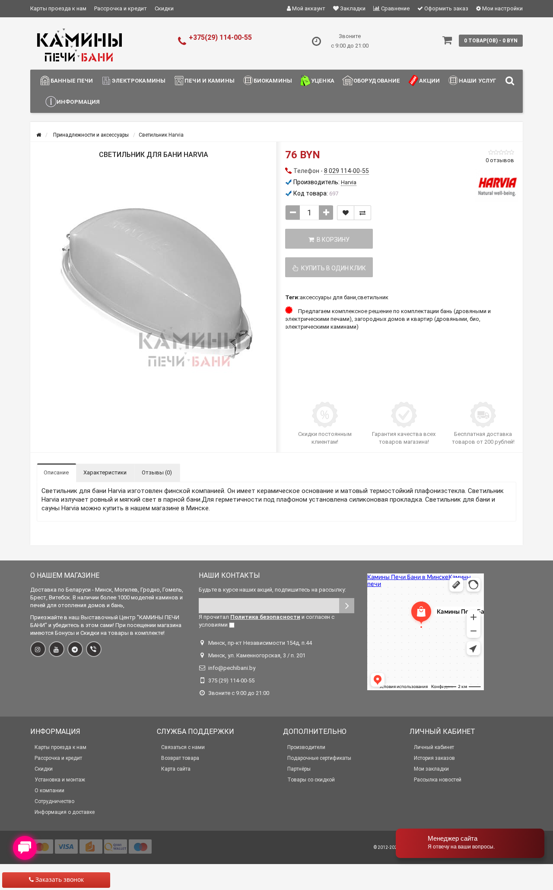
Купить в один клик (332, 268)
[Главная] (38, 135)
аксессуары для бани (328, 297)
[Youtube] (56, 649)
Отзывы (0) (157, 472)
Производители (306, 747)
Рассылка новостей (437, 780)
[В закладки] (345, 212)
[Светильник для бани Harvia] (153, 280)
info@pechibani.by (231, 668)
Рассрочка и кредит (120, 8)
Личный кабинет (434, 747)
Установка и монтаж (60, 780)
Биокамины (273, 80)
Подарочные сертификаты (319, 758)
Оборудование (376, 80)
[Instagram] (38, 649)
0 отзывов (500, 160)
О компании (49, 791)
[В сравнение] (362, 212)
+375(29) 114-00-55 (220, 37)
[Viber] (94, 649)
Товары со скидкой (311, 780)
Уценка (322, 80)
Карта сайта (176, 769)
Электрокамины (138, 80)
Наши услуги (480, 80)
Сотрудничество (54, 801)
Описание (56, 472)
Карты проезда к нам (58, 8)
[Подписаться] (346, 605)
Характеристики (105, 472)
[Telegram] (75, 649)
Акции (429, 80)
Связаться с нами (183, 747)
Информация (78, 102)
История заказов (434, 758)
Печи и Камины (209, 80)
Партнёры (299, 769)
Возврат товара (180, 758)
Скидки (164, 8)
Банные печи (72, 80)
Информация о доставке (65, 812)
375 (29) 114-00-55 (231, 680)
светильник (372, 297)
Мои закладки (431, 769)
